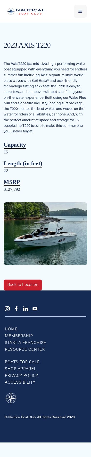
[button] (80, 11)
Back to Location (22, 285)
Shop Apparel (20, 369)
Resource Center (25, 350)
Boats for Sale (22, 362)
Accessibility (20, 383)
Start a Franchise (25, 343)
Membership (19, 336)
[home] (25, 11)
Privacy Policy (21, 376)
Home (11, 329)
